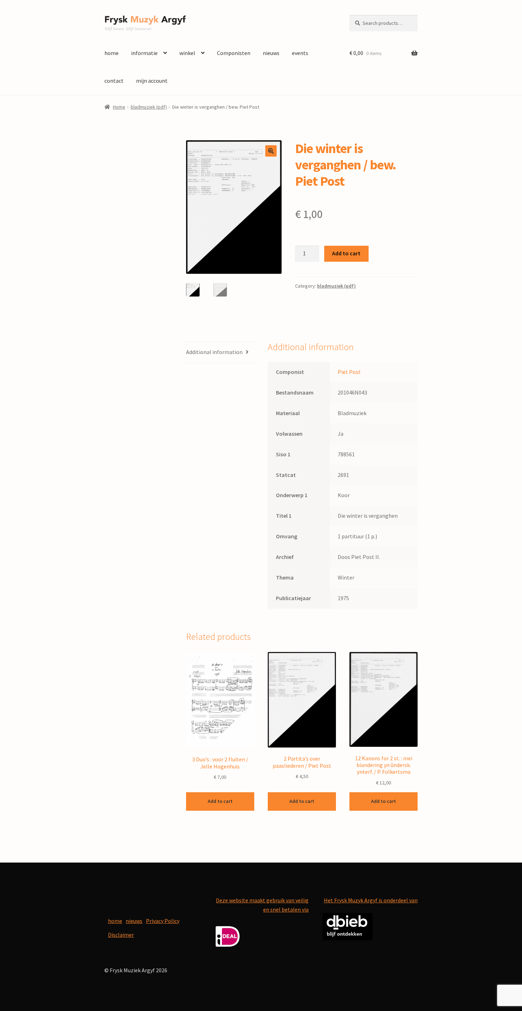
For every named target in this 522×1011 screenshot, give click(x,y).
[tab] (220, 352)
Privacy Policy (162, 920)
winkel (187, 52)
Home (119, 107)
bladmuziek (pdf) (149, 107)
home (111, 52)
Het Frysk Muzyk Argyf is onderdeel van (371, 900)
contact (114, 80)
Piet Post (349, 371)
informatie (144, 52)
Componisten (233, 52)
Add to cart (346, 253)
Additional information (214, 351)
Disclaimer (121, 934)
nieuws (271, 52)
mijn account (152, 80)
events (300, 52)
